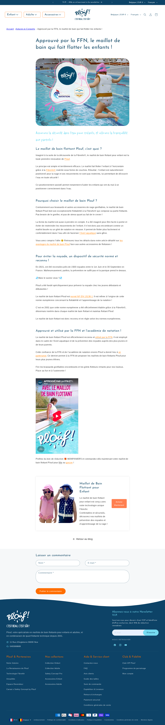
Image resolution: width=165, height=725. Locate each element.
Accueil (10, 29)
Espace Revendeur (14, 684)
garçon (69, 463)
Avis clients (89, 674)
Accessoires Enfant (53, 679)
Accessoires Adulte (53, 684)
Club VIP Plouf (128, 663)
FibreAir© (51, 170)
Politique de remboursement (35, 720)
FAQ (86, 668)
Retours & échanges (93, 694)
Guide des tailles (91, 679)
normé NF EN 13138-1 (82, 296)
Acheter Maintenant (119, 503)
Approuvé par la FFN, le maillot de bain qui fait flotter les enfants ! (69, 29)
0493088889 (15, 646)
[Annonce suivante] (112, 2)
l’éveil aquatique (88, 233)
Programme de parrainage (134, 668)
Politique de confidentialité (56, 720)
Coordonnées (109, 720)
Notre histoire (12, 663)
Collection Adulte (52, 668)
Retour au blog (84, 539)
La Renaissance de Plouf (17, 668)
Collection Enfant (52, 663)
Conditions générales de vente (97, 705)
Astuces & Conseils (25, 29)
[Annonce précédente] (53, 2)
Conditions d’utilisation (76, 720)
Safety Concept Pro (53, 674)
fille (60, 463)
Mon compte (127, 674)
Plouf (67, 159)
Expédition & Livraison (94, 689)
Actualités (10, 679)
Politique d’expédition (94, 720)
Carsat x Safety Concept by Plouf (21, 689)
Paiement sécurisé (92, 700)
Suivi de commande (92, 684)
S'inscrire (151, 632)
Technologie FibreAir (15, 674)
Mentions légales (147, 720)
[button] (13, 14)
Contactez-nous (91, 663)
